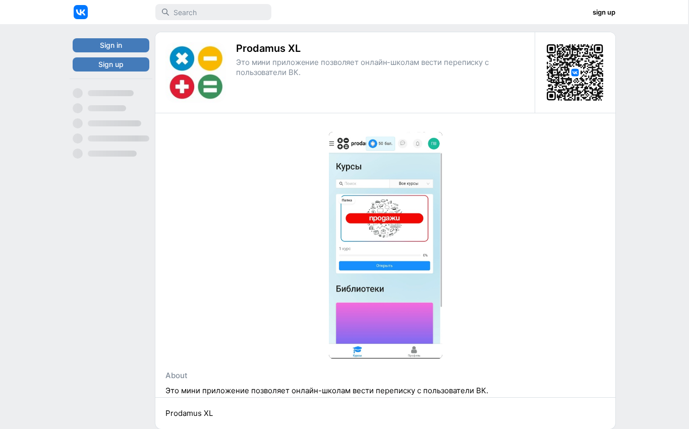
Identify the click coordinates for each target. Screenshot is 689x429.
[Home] (81, 12)
